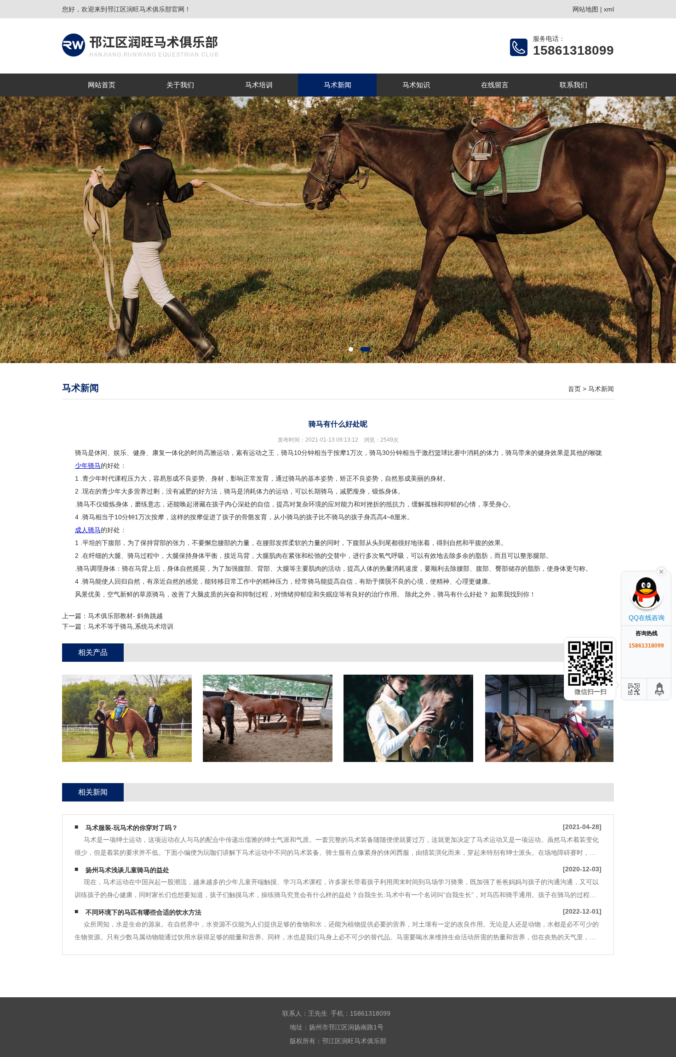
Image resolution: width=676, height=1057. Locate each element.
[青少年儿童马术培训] (549, 718)
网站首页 (101, 85)
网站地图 (585, 9)
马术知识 (416, 85)
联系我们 (573, 85)
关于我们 (180, 85)
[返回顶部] (660, 689)
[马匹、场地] (267, 718)
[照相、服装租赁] (127, 718)
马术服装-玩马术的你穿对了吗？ (132, 827)
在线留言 (495, 85)
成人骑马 (88, 530)
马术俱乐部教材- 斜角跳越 (125, 615)
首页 (574, 388)
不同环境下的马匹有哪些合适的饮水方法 (143, 912)
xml (609, 9)
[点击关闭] (661, 570)
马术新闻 (337, 85)
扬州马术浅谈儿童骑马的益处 (127, 870)
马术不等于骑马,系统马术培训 (130, 626)
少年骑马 (88, 465)
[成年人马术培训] (408, 718)
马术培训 (259, 85)
